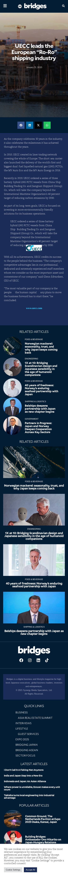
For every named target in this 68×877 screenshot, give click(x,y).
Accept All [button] (30, 870)
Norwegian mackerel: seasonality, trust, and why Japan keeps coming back (41, 348)
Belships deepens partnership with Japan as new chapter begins (40, 408)
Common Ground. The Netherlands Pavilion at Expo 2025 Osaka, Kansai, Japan (42, 819)
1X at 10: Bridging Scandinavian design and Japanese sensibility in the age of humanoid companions (41, 368)
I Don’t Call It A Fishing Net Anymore (23, 770)
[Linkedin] (38, 660)
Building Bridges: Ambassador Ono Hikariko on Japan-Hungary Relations (43, 839)
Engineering (31, 359)
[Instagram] (30, 660)
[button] (21, 125)
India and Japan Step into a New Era (23, 775)
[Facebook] (21, 660)
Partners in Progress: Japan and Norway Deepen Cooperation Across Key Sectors (38, 427)
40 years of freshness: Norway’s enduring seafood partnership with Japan (41, 390)
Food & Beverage (34, 339)
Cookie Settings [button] (13, 870)
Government (31, 419)
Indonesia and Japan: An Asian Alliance (25, 781)
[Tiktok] (47, 660)
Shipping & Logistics (35, 401)
